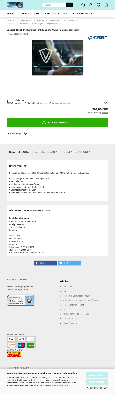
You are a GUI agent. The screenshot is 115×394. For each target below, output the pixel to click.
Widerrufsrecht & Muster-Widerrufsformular (81, 300)
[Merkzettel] (98, 5)
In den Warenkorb (57, 122)
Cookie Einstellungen (71, 323)
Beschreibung (19, 151)
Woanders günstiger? (19, 133)
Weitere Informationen (97, 388)
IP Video (11, 13)
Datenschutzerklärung (60, 385)
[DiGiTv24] (16, 5)
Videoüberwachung (82, 13)
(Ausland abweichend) (62, 103)
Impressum (67, 287)
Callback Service (69, 318)
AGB (64, 309)
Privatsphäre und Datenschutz (75, 314)
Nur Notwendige (97, 382)
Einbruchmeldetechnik (55, 13)
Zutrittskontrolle (29, 13)
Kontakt (65, 291)
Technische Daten (45, 151)
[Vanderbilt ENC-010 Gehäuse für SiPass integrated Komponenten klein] (57, 56)
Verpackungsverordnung (73, 305)
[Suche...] (69, 5)
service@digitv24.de (23, 287)
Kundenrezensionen (76, 151)
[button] (83, 5)
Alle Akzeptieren (96, 375)
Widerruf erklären (19, 368)
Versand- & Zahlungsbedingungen (77, 296)
